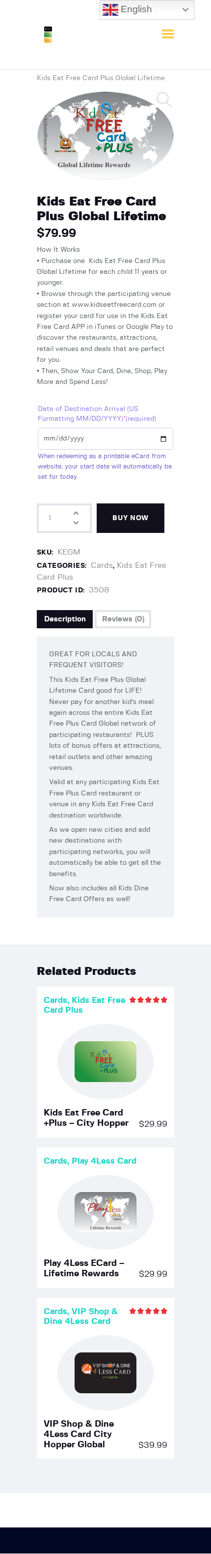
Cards (102, 565)
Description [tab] (65, 619)
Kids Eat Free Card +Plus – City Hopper (86, 1118)
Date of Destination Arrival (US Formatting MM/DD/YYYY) (97, 414)
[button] (165, 100)
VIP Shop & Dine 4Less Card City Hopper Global (79, 1434)
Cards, (58, 1000)
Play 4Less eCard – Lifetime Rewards (84, 1268)
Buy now (130, 518)
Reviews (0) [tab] (123, 619)
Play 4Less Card (104, 1161)
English (135, 9)
